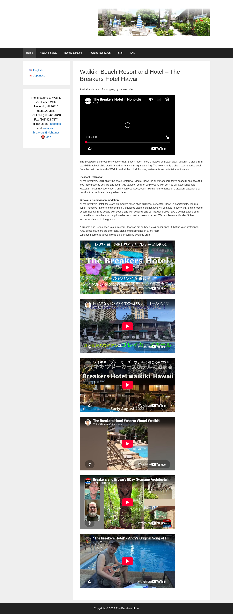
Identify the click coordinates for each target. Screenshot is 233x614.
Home (29, 52)
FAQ (132, 52)
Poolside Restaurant (100, 52)
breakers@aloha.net (46, 132)
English (37, 70)
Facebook (54, 123)
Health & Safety (48, 52)
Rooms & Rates (73, 52)
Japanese (39, 75)
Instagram (48, 128)
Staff (120, 52)
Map (48, 137)
